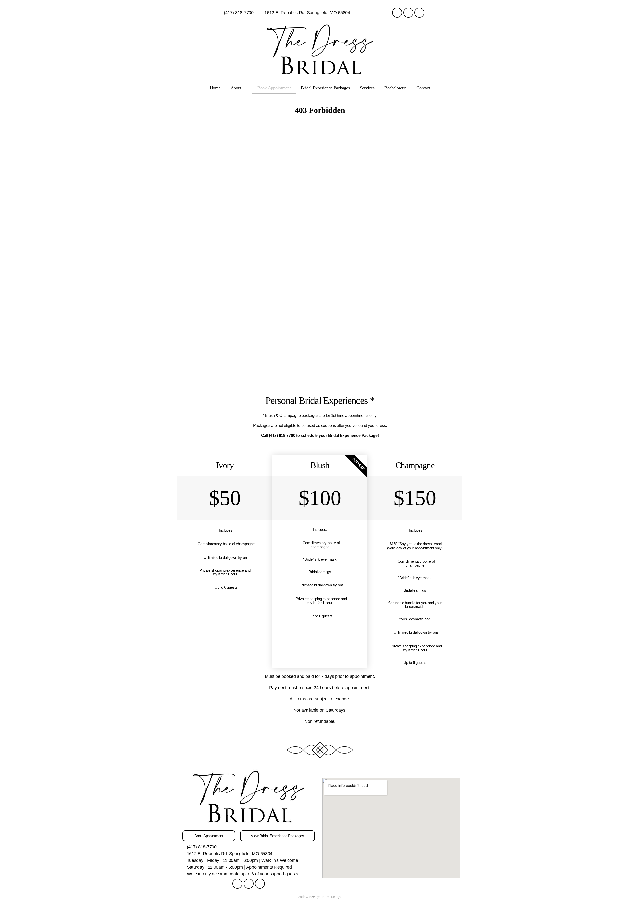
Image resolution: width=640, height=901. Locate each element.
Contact (423, 87)
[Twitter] (419, 13)
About (236, 87)
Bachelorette (395, 87)
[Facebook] (397, 13)
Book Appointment (274, 87)
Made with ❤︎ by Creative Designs (320, 897)
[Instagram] (409, 13)
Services (367, 87)
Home (215, 87)
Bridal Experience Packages (325, 87)
